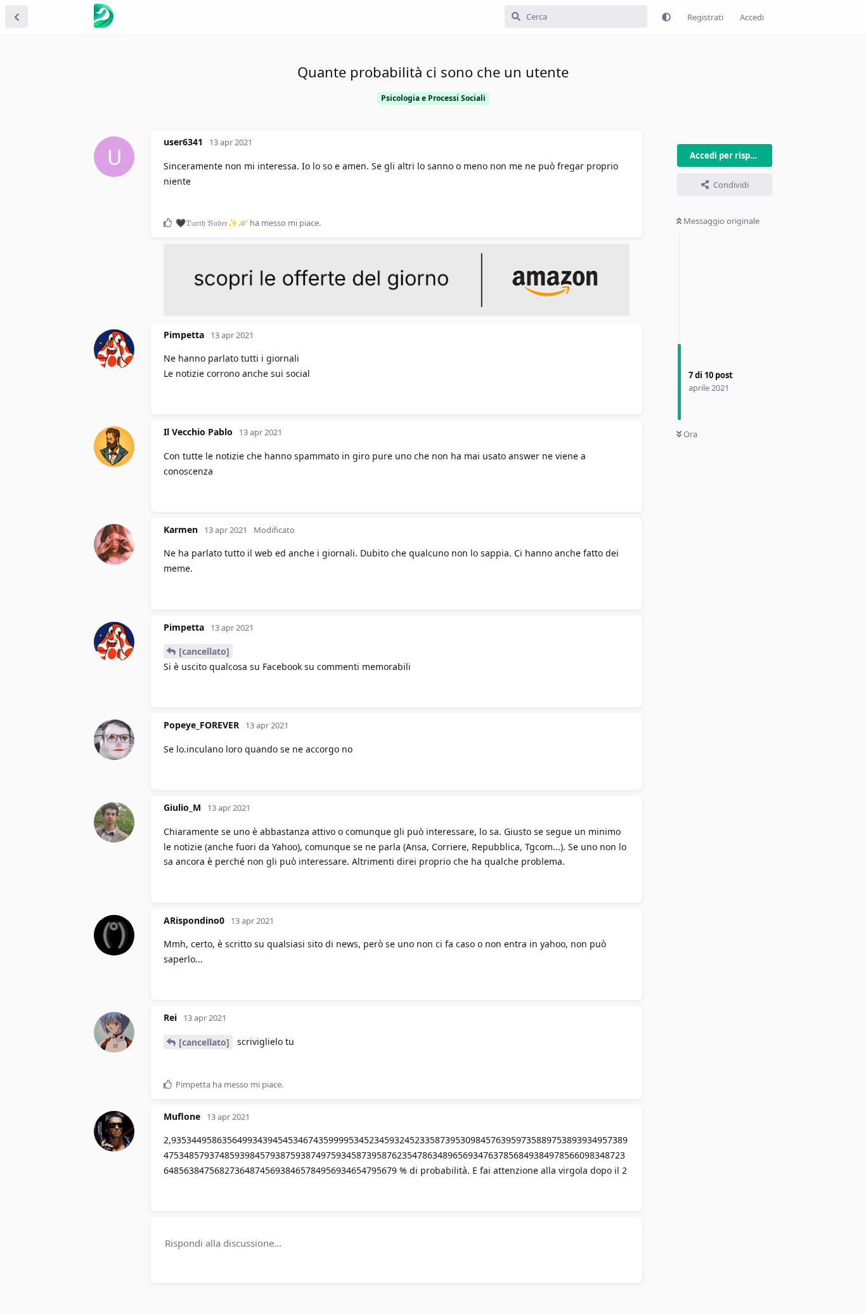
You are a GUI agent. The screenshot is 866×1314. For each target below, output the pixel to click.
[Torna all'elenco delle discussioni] (16, 16)
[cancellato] (204, 651)
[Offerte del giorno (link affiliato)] (397, 313)
